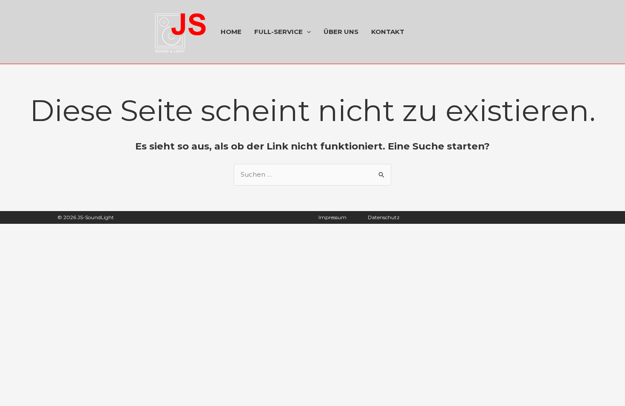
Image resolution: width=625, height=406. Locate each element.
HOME (231, 32)
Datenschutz (384, 217)
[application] (307, 31)
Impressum (332, 217)
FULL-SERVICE (278, 32)
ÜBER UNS (341, 32)
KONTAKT (387, 32)
